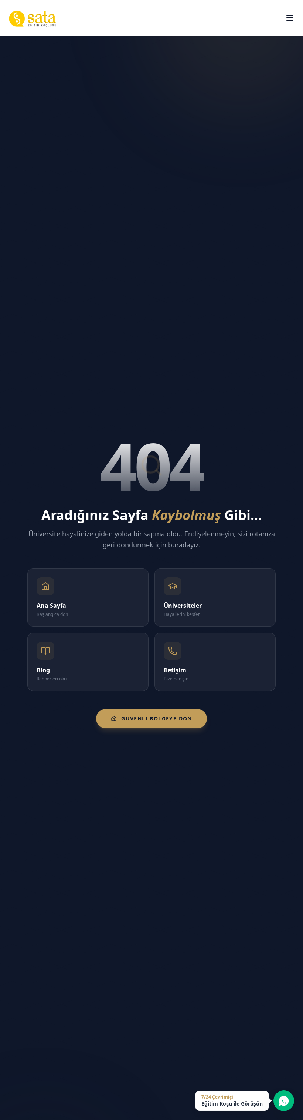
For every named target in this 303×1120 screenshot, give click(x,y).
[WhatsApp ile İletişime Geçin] (283, 1100)
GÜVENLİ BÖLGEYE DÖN (156, 718)
